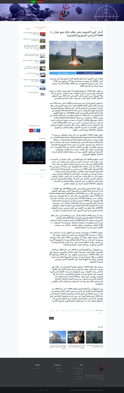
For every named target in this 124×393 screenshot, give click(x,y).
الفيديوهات (36, 368)
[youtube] (25, 2)
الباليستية (100, 313)
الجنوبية (88, 310)
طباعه (51, 318)
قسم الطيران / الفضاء (77, 368)
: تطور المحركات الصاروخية (33, 92)
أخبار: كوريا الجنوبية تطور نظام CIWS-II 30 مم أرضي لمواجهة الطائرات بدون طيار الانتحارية (76, 347)
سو (41, 176)
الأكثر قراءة (40, 28)
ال (41, 174)
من (35, 174)
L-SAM (63, 310)
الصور (59, 370)
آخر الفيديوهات (27, 28)
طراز (67, 310)
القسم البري (79, 370)
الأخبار (89, 1)
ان (24, 174)
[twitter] (27, 2)
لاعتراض (57, 310)
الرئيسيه (95, 1)
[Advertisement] (34, 111)
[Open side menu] (101, 2)
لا (32, 174)
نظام (79, 310)
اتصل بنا (46, 390)
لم (29, 174)
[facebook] (29, 2)
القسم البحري (79, 376)
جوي (71, 310)
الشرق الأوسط (79, 378)
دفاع (75, 310)
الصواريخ (52, 310)
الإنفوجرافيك (58, 368)
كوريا (93, 310)
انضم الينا (41, 390)
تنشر (84, 310)
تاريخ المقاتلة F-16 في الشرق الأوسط (35, 161)
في (38, 174)
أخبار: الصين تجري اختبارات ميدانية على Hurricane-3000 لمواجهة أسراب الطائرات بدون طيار (57, 347)
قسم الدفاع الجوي (93, 27)
